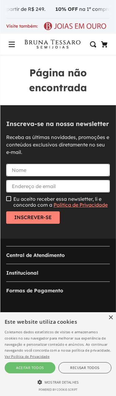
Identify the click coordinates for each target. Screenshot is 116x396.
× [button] (110, 317)
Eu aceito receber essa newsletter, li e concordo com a (60, 202)
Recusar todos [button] (84, 367)
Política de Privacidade (81, 205)
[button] (12, 44)
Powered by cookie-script (58, 390)
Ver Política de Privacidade (27, 356)
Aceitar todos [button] (30, 367)
